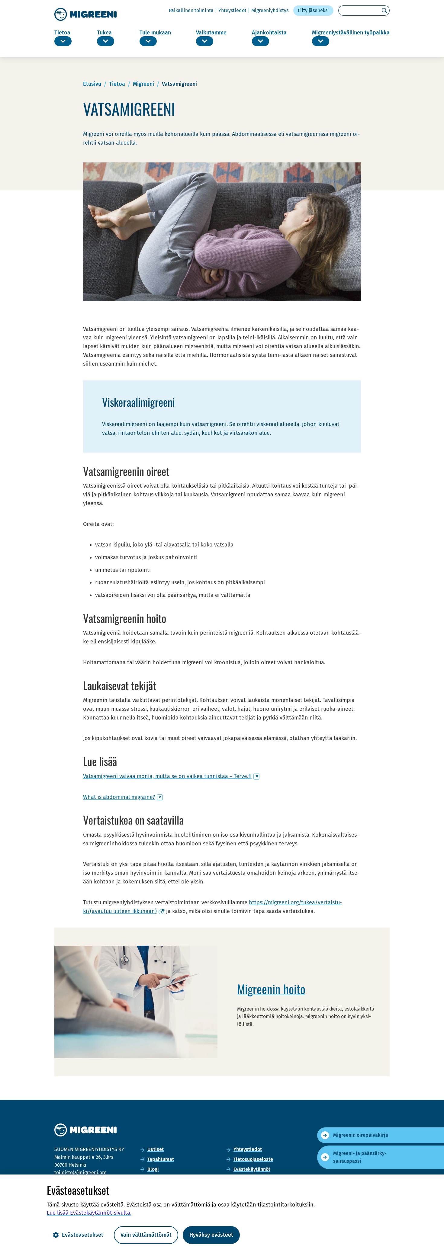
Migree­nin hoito (271, 989)
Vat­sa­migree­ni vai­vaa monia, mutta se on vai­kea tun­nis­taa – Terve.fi (171, 776)
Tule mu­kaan (155, 33)
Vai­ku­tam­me (211, 33)
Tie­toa (62, 33)
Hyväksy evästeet (211, 1235)
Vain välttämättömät (146, 1235)
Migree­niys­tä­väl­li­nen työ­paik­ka (351, 33)
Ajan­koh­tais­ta (269, 33)
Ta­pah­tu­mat (160, 1159)
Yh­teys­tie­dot (232, 10)
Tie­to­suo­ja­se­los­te (253, 1159)
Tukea (104, 33)
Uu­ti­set (155, 1149)
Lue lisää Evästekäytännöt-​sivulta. (89, 1213)
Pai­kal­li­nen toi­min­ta (191, 10)
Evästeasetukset (82, 1235)
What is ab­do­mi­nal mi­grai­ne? (123, 797)
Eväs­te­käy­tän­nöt (251, 1169)
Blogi (153, 1169)
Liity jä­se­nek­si (313, 10)
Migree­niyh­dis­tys (269, 10)
